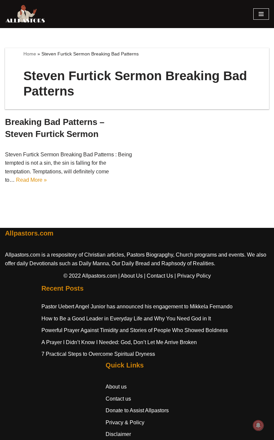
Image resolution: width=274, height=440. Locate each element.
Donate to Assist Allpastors (137, 410)
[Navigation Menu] (261, 14)
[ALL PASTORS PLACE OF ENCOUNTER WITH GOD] (25, 14)
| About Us (130, 276)
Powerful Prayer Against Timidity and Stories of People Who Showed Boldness (134, 330)
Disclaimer (118, 434)
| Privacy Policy (192, 276)
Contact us (118, 399)
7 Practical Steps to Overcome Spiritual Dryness (98, 354)
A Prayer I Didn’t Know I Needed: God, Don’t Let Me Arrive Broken (119, 342)
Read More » (31, 180)
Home (29, 53)
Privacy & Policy (125, 422)
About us (116, 387)
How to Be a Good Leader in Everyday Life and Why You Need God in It (126, 318)
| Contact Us (158, 276)
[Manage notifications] (258, 425)
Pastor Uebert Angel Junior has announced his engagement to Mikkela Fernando (137, 306)
